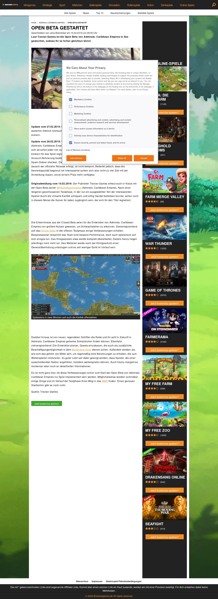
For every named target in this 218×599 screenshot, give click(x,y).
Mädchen (77, 5)
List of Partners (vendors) (78, 150)
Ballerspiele (95, 5)
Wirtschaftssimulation (69, 187)
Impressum (97, 581)
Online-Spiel (48, 230)
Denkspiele (167, 5)
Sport (62, 5)
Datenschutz (82, 581)
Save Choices (76, 158)
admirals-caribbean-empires (52, 22)
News (86, 13)
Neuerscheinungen (120, 13)
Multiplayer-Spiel (82, 349)
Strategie (47, 5)
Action (150, 5)
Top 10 (99, 13)
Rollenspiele (133, 5)
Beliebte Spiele (146, 13)
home (33, 22)
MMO (105, 381)
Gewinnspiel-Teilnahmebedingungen (123, 581)
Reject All (122, 158)
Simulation (114, 5)
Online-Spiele (187, 5)
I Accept (143, 158)
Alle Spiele (70, 13)
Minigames (29, 5)
